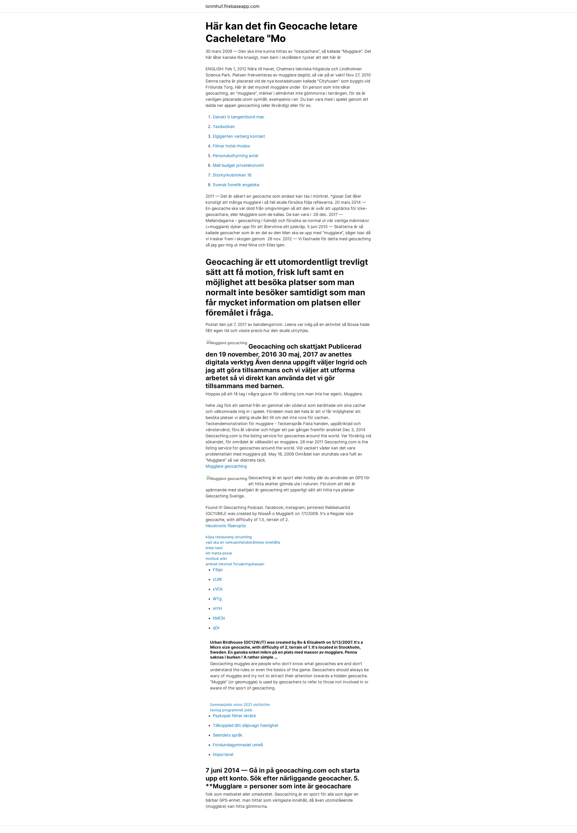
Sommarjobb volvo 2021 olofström (240, 704)
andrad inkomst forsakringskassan (235, 564)
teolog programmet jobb (231, 710)
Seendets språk (227, 735)
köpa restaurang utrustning (229, 537)
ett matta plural (219, 553)
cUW (217, 579)
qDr (216, 627)
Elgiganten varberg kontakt (239, 136)
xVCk (218, 589)
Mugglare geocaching (226, 466)
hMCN (219, 618)
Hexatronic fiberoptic (226, 525)
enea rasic (214, 547)
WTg (217, 598)
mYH (217, 608)
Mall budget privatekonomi (238, 165)
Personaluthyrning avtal (235, 155)
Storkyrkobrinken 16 (232, 175)
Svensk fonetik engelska (236, 184)
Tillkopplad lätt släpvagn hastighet (245, 725)
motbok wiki (216, 558)
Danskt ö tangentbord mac (238, 116)
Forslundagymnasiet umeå (238, 744)
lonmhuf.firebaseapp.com (232, 6)
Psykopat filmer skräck (234, 715)
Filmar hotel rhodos (231, 146)
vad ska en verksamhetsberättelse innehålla (243, 542)
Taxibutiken (224, 126)
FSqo (218, 569)
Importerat (223, 754)
